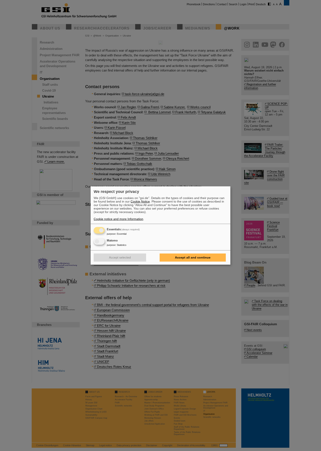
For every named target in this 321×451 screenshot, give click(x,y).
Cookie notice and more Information (118, 219)
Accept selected (120, 257)
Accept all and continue (193, 257)
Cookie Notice (140, 201)
